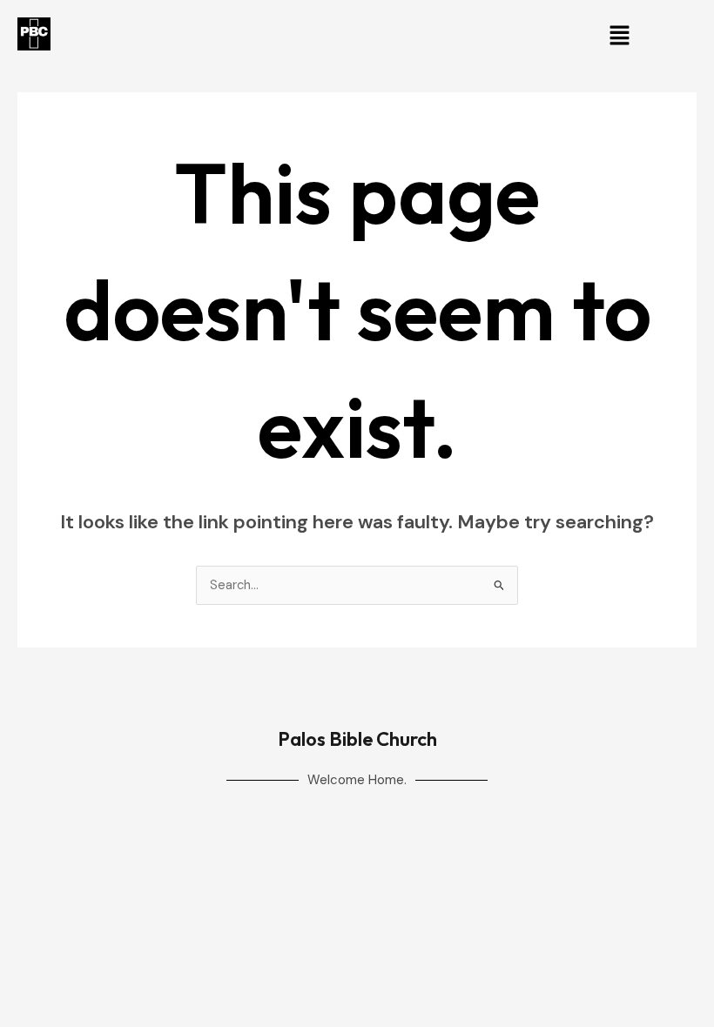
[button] (619, 36)
